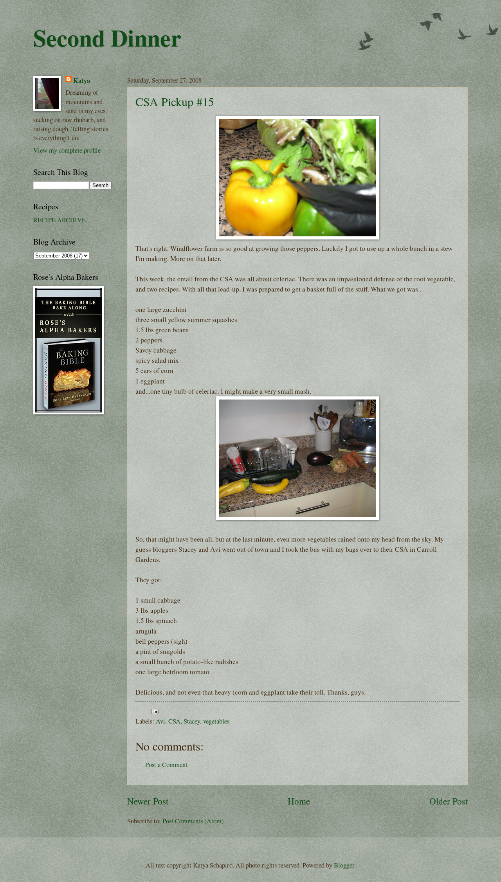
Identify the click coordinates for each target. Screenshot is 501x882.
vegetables (216, 721)
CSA (174, 721)
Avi (160, 721)
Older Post (448, 801)
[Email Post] (153, 710)
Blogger (344, 865)
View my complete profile (67, 150)
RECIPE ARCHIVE (59, 220)
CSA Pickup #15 (174, 101)
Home (299, 801)
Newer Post (147, 801)
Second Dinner (107, 37)
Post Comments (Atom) (193, 821)
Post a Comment (166, 764)
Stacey (192, 721)
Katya (81, 80)
